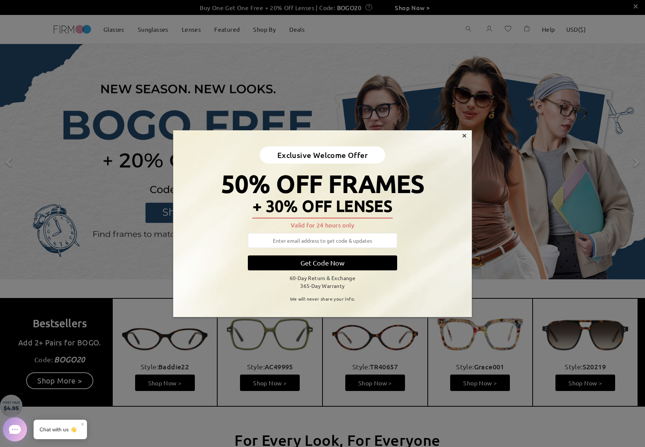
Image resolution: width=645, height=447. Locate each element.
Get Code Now (322, 263)
